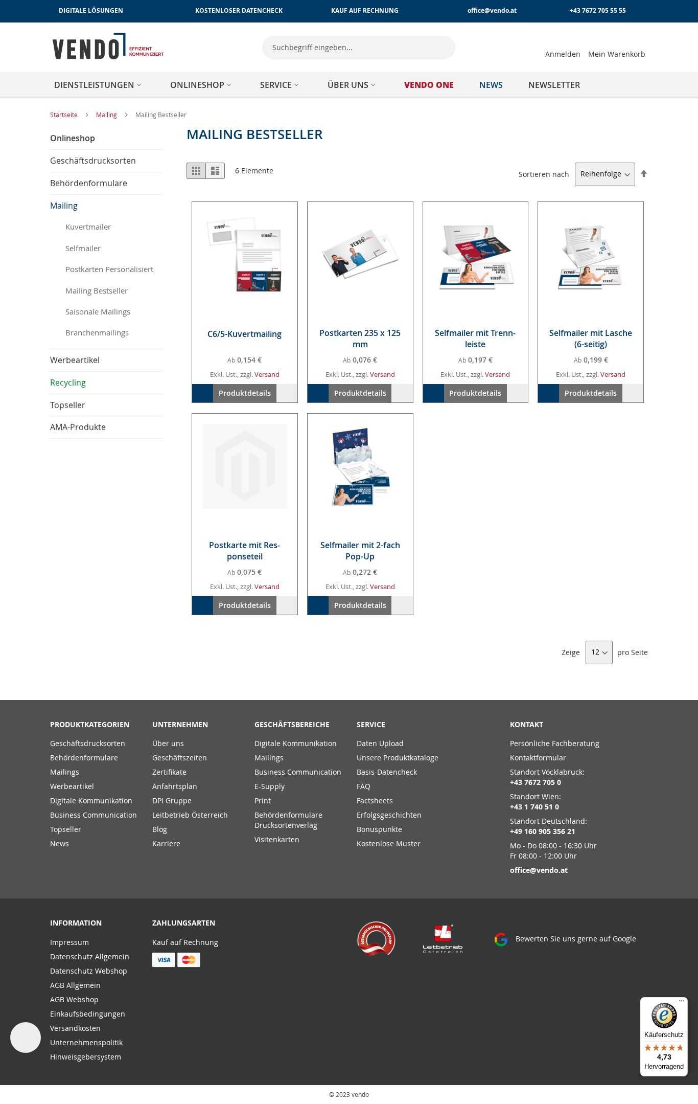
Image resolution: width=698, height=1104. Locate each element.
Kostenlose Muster (389, 843)
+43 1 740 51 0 (534, 807)
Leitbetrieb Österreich (190, 815)
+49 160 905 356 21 (542, 831)
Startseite (64, 114)
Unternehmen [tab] (180, 724)
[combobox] (358, 47)
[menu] (349, 85)
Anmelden (562, 54)
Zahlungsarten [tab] (183, 923)
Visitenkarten (276, 839)
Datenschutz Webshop (88, 971)
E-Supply (269, 786)
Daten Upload (380, 743)
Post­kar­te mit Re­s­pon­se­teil (244, 550)
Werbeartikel (72, 786)
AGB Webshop (74, 999)
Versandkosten (75, 1028)
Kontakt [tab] (526, 724)
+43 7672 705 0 (535, 782)
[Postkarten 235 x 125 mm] (360, 254)
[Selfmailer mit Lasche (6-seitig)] (590, 254)
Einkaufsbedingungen (87, 1014)
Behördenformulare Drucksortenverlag (288, 820)
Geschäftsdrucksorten (87, 743)
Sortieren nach (544, 173)
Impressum (69, 942)
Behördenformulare (84, 757)
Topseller (65, 829)
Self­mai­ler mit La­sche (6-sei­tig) (590, 338)
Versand (267, 374)
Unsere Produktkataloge (397, 757)
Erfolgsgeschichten (389, 815)
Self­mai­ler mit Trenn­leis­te (475, 338)
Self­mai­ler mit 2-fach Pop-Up (360, 550)
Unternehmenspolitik (86, 1042)
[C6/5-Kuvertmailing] (244, 254)
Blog (159, 829)
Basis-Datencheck (387, 772)
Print (262, 800)
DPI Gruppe (172, 800)
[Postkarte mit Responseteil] (244, 466)
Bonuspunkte (379, 829)
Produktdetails (245, 393)
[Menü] (682, 1003)
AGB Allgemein (75, 985)
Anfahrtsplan (174, 786)
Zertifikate (169, 772)
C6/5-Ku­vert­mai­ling (244, 334)
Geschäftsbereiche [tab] (292, 724)
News (59, 843)
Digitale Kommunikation (91, 800)
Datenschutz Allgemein (89, 956)
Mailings (64, 772)
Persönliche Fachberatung (554, 743)
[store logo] (108, 46)
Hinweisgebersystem (85, 1057)
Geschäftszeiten (179, 757)
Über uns (168, 743)
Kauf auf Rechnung (185, 942)
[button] (286, 393)
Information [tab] (76, 923)
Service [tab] (371, 724)
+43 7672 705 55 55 (598, 10)
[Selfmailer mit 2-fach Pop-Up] (360, 466)
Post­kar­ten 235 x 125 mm (360, 338)
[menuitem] (99, 85)
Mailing (107, 114)
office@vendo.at (492, 10)
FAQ (363, 786)
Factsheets (375, 800)
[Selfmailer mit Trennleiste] (475, 254)
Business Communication (93, 815)
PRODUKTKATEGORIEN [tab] (89, 724)
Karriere (166, 843)
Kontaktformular (538, 757)
